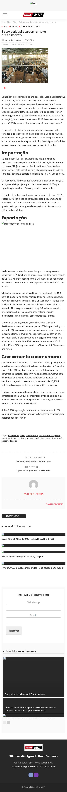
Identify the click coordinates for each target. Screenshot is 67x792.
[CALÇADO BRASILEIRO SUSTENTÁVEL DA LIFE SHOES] (33, 534)
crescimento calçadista (49, 435)
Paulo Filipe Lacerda (13, 40)
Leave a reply (12, 516)
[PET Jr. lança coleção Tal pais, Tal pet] (33, 552)
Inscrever (14, 630)
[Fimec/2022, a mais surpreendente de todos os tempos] (33, 563)
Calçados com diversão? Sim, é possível (25, 694)
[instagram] (36, 775)
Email (33, 615)
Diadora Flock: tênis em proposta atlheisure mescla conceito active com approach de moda (30, 709)
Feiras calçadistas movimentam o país (33, 461)
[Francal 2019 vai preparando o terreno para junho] (33, 715)
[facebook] (4, 504)
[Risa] (33, 747)
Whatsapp (33, 602)
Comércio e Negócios (30, 26)
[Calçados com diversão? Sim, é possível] (33, 677)
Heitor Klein (46, 438)
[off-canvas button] (5, 15)
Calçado (14, 26)
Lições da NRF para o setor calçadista (33, 470)
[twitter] (8, 504)
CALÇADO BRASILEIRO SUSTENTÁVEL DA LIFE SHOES (28, 538)
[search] (61, 15)
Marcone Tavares (9, 441)
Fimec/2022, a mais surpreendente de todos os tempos (32, 567)
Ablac (17, 370)
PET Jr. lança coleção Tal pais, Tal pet (22, 556)
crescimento (32, 435)
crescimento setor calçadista (15, 438)
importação (57, 438)
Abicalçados (13, 435)
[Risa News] (33, 14)
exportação (35, 438)
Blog (5, 26)
